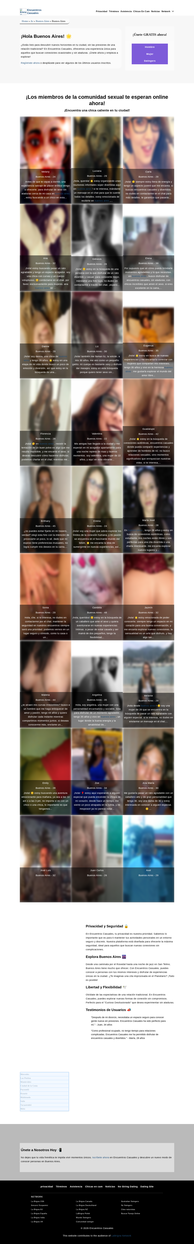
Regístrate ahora (30, 63)
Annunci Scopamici (39, 1205)
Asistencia (126, 11)
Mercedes (24, 1074)
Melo (22, 1109)
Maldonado (25, 1097)
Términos (114, 11)
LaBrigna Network (121, 1235)
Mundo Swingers (83, 1217)
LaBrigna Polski (83, 1213)
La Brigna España (39, 1213)
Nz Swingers (126, 1205)
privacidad (101, 11)
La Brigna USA (37, 1201)
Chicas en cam (141, 11)
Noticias (155, 11)
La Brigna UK (37, 1222)
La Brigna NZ (82, 1209)
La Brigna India (38, 1217)
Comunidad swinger (85, 1222)
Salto (22, 1101)
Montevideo (25, 1082)
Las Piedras (25, 1078)
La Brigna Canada (84, 1201)
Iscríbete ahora (100, 1157)
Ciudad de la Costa (28, 1086)
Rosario (23, 1093)
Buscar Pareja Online (130, 1213)
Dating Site (147, 1186)
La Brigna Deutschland (86, 1205)
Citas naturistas (128, 1209)
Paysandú (24, 1089)
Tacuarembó (25, 1105)
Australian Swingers (130, 1201)
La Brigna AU (37, 1209)
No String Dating (128, 1186)
